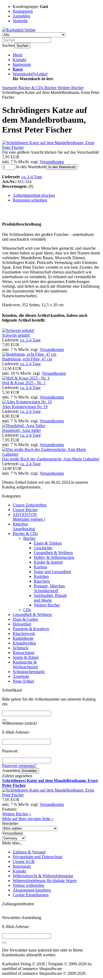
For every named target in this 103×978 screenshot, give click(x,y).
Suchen (22, 46)
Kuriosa (40, 567)
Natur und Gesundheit (52, 571)
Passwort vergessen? (19, 765)
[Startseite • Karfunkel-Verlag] (18, 30)
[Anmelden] (4, 942)
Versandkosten (52, 161)
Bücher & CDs (25, 533)
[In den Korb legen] (4, 720)
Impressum (22, 64)
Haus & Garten (25, 619)
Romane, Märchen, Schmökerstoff (50, 588)
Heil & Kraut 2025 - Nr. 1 (23, 383)
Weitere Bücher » (16, 814)
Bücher (29, 538)
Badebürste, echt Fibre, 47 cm (27, 359)
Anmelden (29, 771)
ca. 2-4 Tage (31, 177)
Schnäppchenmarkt (29, 671)
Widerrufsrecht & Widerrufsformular (43, 876)
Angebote (21, 676)
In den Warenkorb (61, 167)
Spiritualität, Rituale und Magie (50, 597)
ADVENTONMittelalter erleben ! (29, 517)
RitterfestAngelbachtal (24, 526)
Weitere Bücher (47, 605)
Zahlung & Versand (29, 852)
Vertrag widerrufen (28, 885)
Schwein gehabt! (16, 335)
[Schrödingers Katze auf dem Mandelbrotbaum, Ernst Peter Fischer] (51, 147)
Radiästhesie (23, 638)
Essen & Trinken (48, 543)
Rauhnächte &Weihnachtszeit (25, 664)
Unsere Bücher (25, 510)
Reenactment (23, 652)
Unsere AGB (24, 861)
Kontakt (19, 59)
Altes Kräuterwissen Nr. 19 (25, 406)
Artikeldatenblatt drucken (34, 195)
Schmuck (20, 648)
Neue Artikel (23, 681)
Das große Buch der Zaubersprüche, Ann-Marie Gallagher (50, 459)
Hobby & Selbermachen (54, 557)
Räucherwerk (24, 633)
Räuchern (42, 581)
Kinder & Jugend (48, 562)
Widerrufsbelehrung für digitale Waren (45, 880)
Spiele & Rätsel (26, 657)
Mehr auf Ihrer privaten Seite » (27, 818)
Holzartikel (22, 624)
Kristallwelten (24, 643)
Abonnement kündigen (32, 890)
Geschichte (43, 548)
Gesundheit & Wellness (53, 552)
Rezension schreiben (30, 200)
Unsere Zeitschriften (29, 505)
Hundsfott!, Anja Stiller (21, 430)
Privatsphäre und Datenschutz (37, 856)
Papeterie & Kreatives (31, 629)
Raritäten (41, 576)
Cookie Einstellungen (31, 895)
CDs (27, 609)
